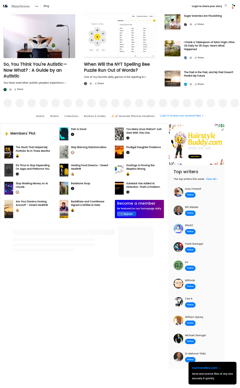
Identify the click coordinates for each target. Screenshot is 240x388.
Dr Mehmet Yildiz (195, 354)
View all (211, 179)
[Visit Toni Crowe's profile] (185, 24)
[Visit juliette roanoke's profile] (72, 134)
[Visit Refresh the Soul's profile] (185, 84)
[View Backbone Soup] (64, 188)
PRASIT (189, 225)
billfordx (190, 280)
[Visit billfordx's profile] (72, 152)
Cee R (188, 299)
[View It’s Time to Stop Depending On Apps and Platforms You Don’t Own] (8, 170)
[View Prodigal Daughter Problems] (119, 152)
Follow (190, 195)
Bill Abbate (191, 207)
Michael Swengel (195, 335)
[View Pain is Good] (64, 134)
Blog (46, 6)
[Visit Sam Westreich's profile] (85, 83)
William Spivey (194, 317)
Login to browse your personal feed (180, 115)
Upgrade (128, 214)
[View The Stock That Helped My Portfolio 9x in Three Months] (8, 152)
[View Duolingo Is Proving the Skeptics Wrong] (119, 170)
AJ (186, 262)
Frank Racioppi (194, 244)
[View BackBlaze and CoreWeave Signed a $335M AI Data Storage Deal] (64, 209)
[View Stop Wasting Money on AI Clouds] (8, 188)
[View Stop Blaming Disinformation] (64, 152)
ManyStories (20, 6)
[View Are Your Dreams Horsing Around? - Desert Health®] (8, 209)
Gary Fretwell (193, 189)
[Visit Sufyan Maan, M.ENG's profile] (185, 58)
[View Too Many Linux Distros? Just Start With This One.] (119, 134)
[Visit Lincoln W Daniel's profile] (17, 156)
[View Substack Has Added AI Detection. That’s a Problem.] (119, 188)
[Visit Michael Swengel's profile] (127, 138)
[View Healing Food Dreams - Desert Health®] (64, 170)
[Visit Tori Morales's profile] (5, 89)
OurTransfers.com (205, 368)
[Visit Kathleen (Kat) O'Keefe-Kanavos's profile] (72, 174)
